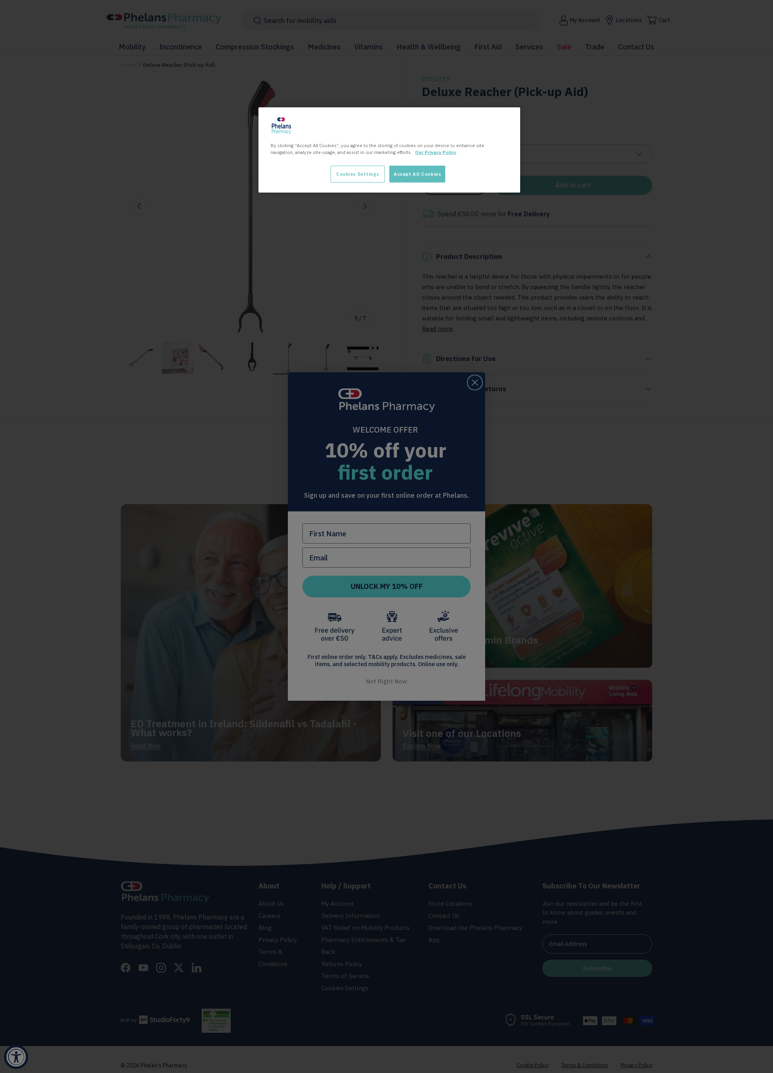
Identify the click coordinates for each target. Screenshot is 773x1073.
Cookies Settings (357, 174)
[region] (389, 150)
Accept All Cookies (417, 174)
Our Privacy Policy (435, 152)
